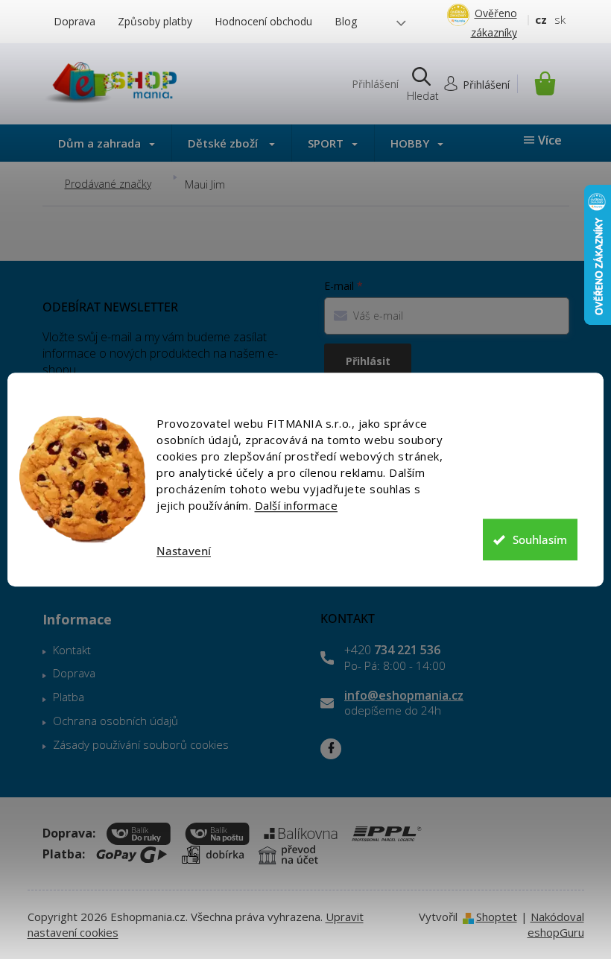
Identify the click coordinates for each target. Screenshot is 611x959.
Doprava (74, 21)
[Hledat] (422, 84)
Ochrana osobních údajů (115, 720)
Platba (68, 696)
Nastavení (183, 551)
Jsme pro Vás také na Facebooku (330, 748)
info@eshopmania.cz (403, 695)
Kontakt (72, 649)
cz (541, 19)
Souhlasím (540, 539)
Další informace (296, 505)
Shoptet (496, 916)
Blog (346, 21)
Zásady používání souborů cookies (141, 744)
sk (560, 19)
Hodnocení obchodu (263, 21)
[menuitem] (106, 143)
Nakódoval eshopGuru (556, 924)
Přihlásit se (368, 365)
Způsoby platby (155, 21)
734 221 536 (392, 650)
